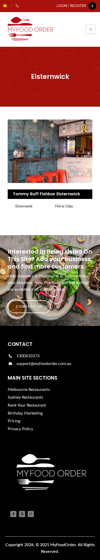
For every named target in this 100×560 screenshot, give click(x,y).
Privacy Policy (20, 429)
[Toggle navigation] (90, 29)
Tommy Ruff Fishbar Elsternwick (46, 194)
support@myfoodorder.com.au (43, 364)
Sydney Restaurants (25, 397)
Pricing (14, 421)
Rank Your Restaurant (27, 405)
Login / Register (71, 5)
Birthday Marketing (25, 413)
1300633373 (27, 356)
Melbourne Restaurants (29, 390)
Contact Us (29, 306)
